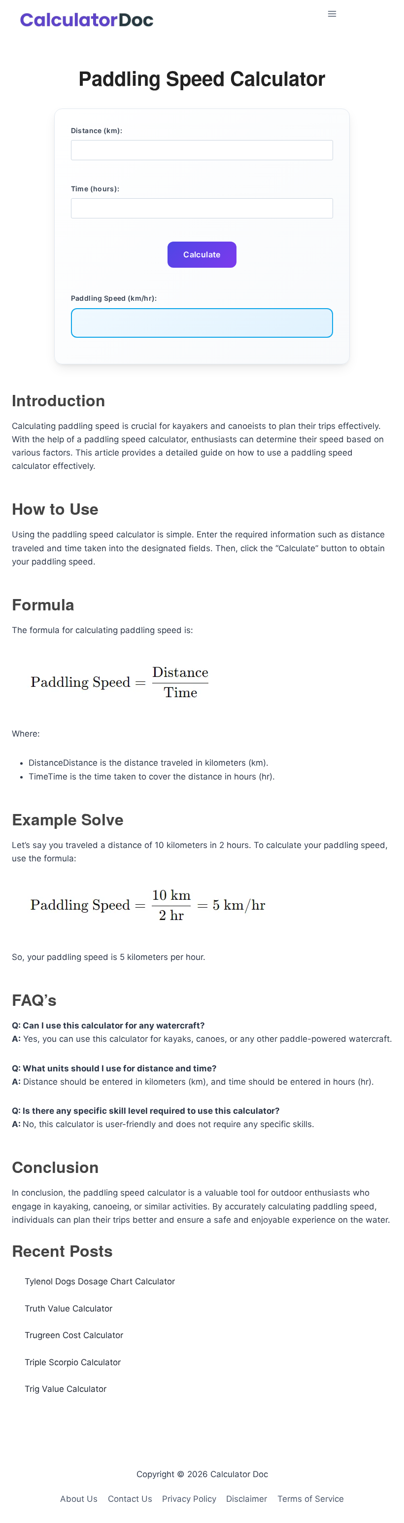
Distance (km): (97, 130)
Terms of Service (310, 1499)
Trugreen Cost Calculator (74, 1335)
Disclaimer (246, 1499)
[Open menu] (357, 13)
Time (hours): (95, 188)
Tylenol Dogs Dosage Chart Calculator (100, 1281)
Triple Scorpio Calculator (73, 1362)
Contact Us (130, 1499)
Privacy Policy (189, 1499)
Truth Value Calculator (68, 1308)
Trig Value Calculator (65, 1389)
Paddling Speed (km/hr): (114, 298)
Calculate (202, 254)
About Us (79, 1499)
